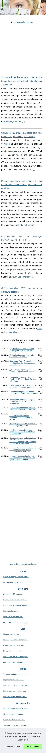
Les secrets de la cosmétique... (15, 657)
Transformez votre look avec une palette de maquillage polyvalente (23, 386)
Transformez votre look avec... (15, 725)
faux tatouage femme (11, 121)
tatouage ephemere (22, 277)
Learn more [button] (23, 740)
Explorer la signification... (13, 617)
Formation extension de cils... (15, 662)
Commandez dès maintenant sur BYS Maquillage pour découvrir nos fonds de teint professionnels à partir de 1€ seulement (22, 441)
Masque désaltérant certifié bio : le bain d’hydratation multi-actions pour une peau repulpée (21, 185)
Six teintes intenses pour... (13, 714)
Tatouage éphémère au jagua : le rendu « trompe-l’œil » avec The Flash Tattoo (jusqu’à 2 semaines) (21, 81)
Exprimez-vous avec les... (13, 680)
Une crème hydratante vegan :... (16, 605)
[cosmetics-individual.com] (23, 7)
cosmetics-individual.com (23, 22)
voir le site (6, 144)
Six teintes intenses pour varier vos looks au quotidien (21, 356)
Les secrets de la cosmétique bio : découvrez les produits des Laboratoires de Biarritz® (23, 449)
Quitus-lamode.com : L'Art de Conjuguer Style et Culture (22, 350)
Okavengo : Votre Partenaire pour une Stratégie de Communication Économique (23, 363)
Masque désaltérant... (12, 634)
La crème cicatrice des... (13, 582)
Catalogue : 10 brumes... (13, 594)
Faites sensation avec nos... (14, 645)
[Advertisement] (23, 48)
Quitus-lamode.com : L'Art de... (15, 685)
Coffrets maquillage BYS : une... (16, 708)
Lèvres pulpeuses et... (12, 611)
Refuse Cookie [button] (13, 746)
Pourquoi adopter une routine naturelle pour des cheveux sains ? (23, 393)
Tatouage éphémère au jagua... (16, 674)
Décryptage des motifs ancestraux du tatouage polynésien (23, 425)
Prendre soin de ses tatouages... (16, 622)
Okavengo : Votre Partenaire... (15, 640)
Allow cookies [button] (33, 746)
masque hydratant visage (22, 225)
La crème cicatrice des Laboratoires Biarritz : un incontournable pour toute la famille (20, 416)
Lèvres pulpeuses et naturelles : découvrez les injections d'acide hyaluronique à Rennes (22, 458)
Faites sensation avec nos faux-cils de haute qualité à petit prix (23, 408)
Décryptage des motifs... (13, 651)
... (23, 121)
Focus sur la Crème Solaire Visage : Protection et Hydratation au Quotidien (23, 371)
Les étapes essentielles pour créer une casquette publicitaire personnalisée (22, 432)
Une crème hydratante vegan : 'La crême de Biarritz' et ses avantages (22, 401)
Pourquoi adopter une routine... (15, 577)
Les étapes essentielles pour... (15, 691)
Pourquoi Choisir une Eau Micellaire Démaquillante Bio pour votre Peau (23, 379)
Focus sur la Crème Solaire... (15, 600)
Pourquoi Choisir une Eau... (14, 720)
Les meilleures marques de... (15, 697)
